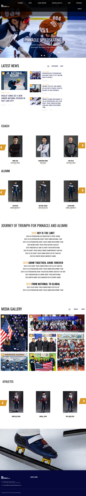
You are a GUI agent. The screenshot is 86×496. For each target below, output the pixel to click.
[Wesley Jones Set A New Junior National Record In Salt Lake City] (14, 80)
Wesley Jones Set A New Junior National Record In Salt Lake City (13, 98)
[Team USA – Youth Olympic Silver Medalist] (42, 362)
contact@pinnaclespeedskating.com (12, 485)
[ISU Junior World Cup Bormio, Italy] (14, 362)
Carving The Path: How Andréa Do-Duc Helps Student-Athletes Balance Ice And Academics (52, 88)
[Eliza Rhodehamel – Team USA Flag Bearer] (14, 333)
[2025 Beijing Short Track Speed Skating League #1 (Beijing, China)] (56, 323)
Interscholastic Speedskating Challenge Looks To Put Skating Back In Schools (52, 75)
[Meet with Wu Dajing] (70, 352)
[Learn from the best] (42, 343)
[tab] (48, 66)
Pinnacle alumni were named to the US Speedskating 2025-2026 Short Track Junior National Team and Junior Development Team (52, 103)
